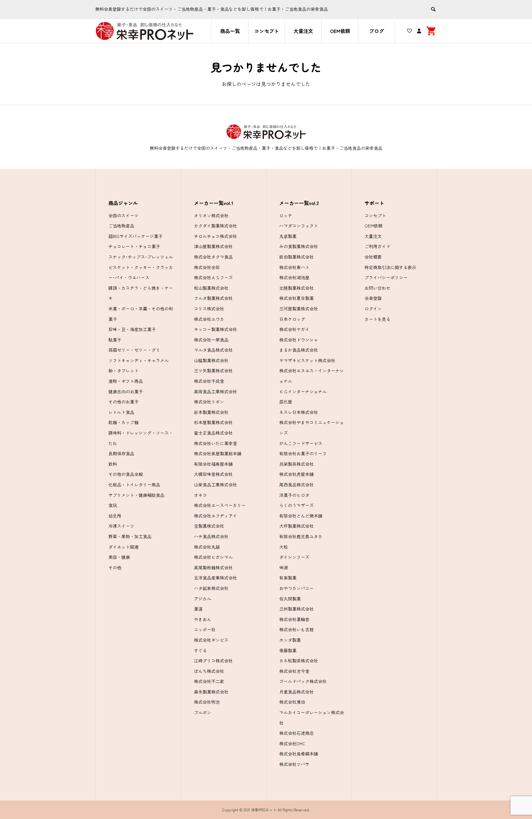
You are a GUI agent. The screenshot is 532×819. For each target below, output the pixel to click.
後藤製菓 (287, 650)
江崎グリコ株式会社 (213, 660)
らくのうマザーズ (296, 505)
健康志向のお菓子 (125, 391)
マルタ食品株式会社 (213, 350)
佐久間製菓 (290, 599)
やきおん (202, 619)
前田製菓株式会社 (296, 257)
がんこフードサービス (300, 443)
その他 (114, 567)
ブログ (376, 31)
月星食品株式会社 (296, 692)
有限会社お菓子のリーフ (303, 453)
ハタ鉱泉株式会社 (211, 588)
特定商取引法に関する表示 (390, 267)
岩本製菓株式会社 (211, 412)
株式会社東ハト (294, 267)
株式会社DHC (292, 743)
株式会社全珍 (207, 267)
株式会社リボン (209, 402)
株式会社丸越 (207, 547)
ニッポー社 (205, 629)
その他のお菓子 (123, 402)
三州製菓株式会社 (296, 609)
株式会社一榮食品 (211, 340)
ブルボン (202, 712)
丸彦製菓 (287, 236)
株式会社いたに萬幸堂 (215, 443)
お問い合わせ (377, 288)
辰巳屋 (285, 402)
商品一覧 (230, 31)
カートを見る (377, 319)
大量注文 (303, 31)
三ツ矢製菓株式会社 (213, 370)
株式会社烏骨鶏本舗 (298, 754)
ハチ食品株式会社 (211, 536)
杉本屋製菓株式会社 (213, 422)
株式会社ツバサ (294, 764)
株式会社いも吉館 (296, 629)
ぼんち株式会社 (209, 671)
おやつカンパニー (296, 588)
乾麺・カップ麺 (123, 422)
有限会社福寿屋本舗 (213, 464)
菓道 (198, 609)
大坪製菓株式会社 (296, 526)
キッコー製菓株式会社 (215, 329)
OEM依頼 (340, 31)
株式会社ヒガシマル (213, 557)
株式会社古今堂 (294, 671)
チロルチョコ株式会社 (215, 236)
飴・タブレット (123, 370)
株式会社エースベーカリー (220, 505)
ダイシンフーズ (294, 557)
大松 (283, 547)
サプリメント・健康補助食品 (136, 495)
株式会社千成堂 (209, 381)
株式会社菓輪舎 (294, 619)
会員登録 (373, 298)
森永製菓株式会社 (211, 692)
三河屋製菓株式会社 (298, 308)
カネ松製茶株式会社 (298, 660)
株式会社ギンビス (211, 640)
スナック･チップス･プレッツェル (140, 257)
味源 (283, 567)
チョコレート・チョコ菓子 (134, 246)
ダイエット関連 (123, 547)
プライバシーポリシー (386, 277)
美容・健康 (119, 557)
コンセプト (266, 31)
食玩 (112, 505)
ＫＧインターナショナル (303, 391)
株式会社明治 (207, 702)
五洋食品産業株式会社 (215, 578)
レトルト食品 (121, 412)
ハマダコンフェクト (298, 226)
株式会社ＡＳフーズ (213, 277)
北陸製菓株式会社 (296, 288)
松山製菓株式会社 (211, 288)
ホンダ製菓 (290, 640)
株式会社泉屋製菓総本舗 (217, 453)
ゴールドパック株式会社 (303, 681)
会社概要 (373, 257)
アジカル (202, 599)
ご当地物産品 (121, 226)
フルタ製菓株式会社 (213, 298)
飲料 (112, 464)
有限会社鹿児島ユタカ (300, 536)
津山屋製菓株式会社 (213, 246)
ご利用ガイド (377, 246)
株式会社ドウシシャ (298, 340)
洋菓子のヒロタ (294, 495)
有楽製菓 (287, 578)
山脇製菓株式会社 (211, 360)
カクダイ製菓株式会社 (215, 226)
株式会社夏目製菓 (296, 298)
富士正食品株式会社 (213, 433)
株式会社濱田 (292, 702)
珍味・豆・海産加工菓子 (132, 329)
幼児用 (114, 516)
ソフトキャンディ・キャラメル (138, 360)
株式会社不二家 (209, 681)
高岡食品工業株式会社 (215, 391)
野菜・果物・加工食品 (129, 536)
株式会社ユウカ (209, 319)
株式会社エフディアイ (215, 516)
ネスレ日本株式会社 (298, 412)
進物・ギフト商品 (125, 381)
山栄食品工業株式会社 (215, 484)
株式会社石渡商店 (296, 733)
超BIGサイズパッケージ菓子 (135, 236)
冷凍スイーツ (121, 526)
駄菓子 (114, 340)
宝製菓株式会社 (209, 526)
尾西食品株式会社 (296, 484)
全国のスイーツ (123, 215)
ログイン (373, 308)
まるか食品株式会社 (298, 350)
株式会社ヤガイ (294, 329)
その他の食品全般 (125, 474)
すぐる (200, 650)
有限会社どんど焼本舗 (300, 516)
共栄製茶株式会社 (296, 464)
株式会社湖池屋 (294, 277)
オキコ (200, 495)
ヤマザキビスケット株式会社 (307, 360)
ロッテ (285, 215)
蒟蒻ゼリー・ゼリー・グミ (134, 350)
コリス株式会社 (209, 308)
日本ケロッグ (292, 319)
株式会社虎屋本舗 (296, 474)
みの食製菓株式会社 (298, 246)
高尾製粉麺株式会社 (213, 567)
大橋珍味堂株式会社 (213, 474)
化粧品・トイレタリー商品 (134, 484)
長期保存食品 (121, 453)
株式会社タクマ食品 (213, 257)
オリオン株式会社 (211, 215)
